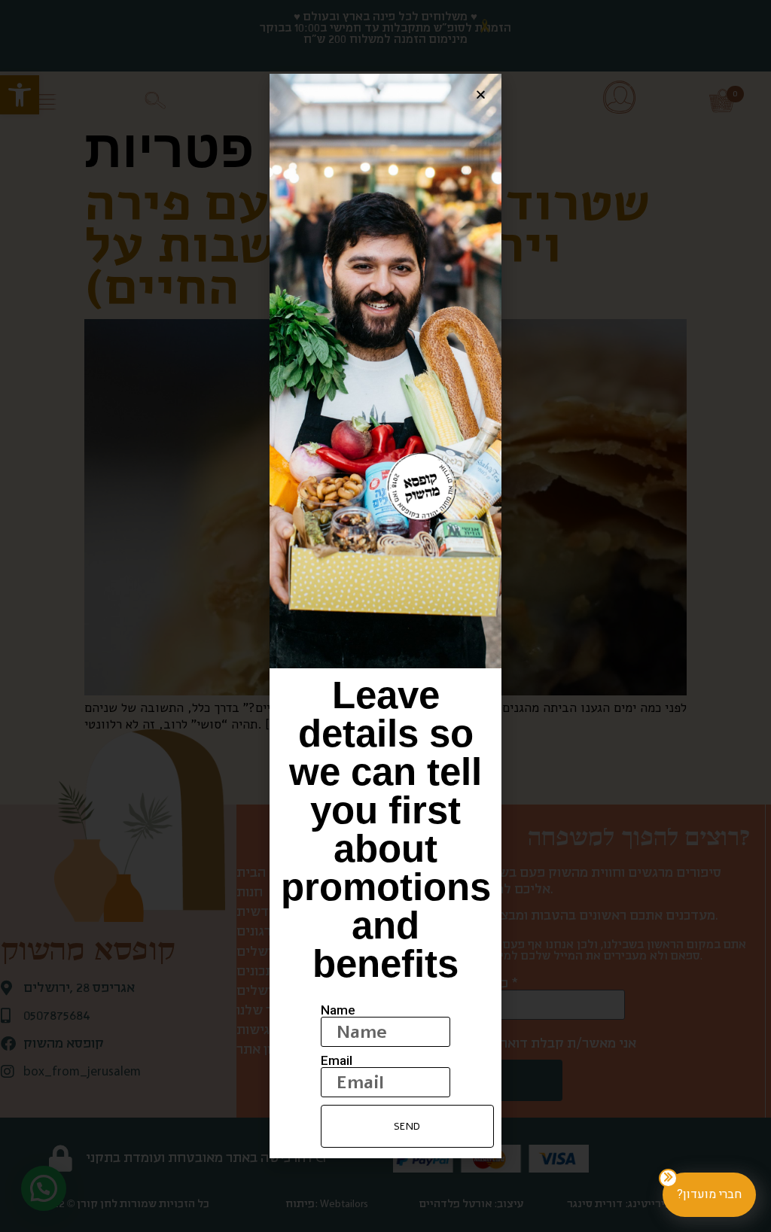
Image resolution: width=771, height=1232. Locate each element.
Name (338, 1010)
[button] (480, 94)
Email (336, 1060)
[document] (385, 616)
